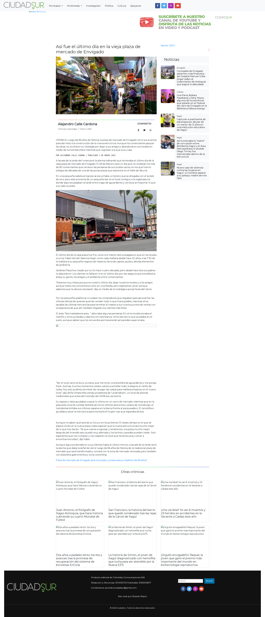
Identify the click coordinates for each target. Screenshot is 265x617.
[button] (157, 5)
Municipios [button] (55, 6)
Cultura (121, 6)
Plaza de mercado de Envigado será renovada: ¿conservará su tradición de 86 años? (101, 460)
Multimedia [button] (73, 6)
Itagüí (179, 116)
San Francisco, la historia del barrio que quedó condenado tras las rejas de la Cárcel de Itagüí (132, 513)
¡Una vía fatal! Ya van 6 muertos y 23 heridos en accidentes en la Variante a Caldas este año (183, 513)
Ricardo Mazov (139, 596)
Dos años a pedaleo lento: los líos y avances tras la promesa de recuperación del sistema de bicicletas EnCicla (79, 560)
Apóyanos (135, 6)
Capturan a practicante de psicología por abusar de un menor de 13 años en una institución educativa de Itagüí (191, 124)
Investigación (93, 6)
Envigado (181, 68)
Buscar (209, 581)
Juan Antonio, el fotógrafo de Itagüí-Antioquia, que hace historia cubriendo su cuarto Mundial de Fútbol (79, 515)
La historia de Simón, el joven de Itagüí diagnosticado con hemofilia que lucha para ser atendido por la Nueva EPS (131, 560)
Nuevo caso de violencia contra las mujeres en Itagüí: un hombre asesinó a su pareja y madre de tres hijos (192, 173)
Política (109, 6)
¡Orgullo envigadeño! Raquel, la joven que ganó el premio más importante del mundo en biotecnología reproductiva (182, 560)
